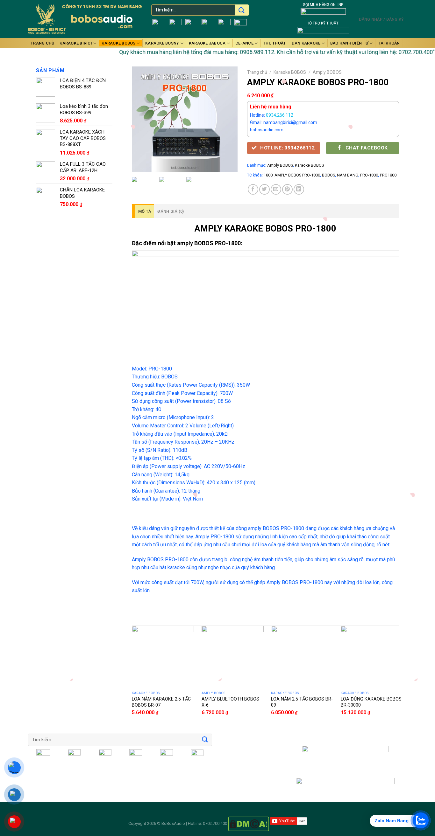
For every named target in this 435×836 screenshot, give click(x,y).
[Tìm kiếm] (241, 10)
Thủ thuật (274, 43)
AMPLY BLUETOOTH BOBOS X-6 (230, 702)
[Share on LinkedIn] (299, 189)
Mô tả (144, 211)
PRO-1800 (369, 175)
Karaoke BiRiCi (76, 43)
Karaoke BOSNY (162, 43)
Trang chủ (42, 43)
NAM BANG (347, 175)
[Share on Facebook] (253, 189)
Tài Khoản (389, 43)
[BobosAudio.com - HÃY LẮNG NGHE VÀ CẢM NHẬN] (85, 19)
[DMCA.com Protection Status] (248, 823)
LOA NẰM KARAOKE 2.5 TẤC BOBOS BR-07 (161, 702)
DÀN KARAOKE (306, 43)
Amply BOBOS (327, 72)
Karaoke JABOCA (207, 43)
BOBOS (328, 175)
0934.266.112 (279, 115)
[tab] (143, 211)
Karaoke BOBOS (118, 43)
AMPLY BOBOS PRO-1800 (297, 175)
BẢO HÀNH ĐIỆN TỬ (349, 43)
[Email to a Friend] (276, 189)
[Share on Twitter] (264, 189)
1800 (268, 175)
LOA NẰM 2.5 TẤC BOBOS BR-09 (302, 702)
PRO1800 (388, 175)
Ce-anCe (244, 43)
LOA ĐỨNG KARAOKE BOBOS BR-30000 (371, 702)
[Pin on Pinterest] (287, 189)
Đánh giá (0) (170, 211)
